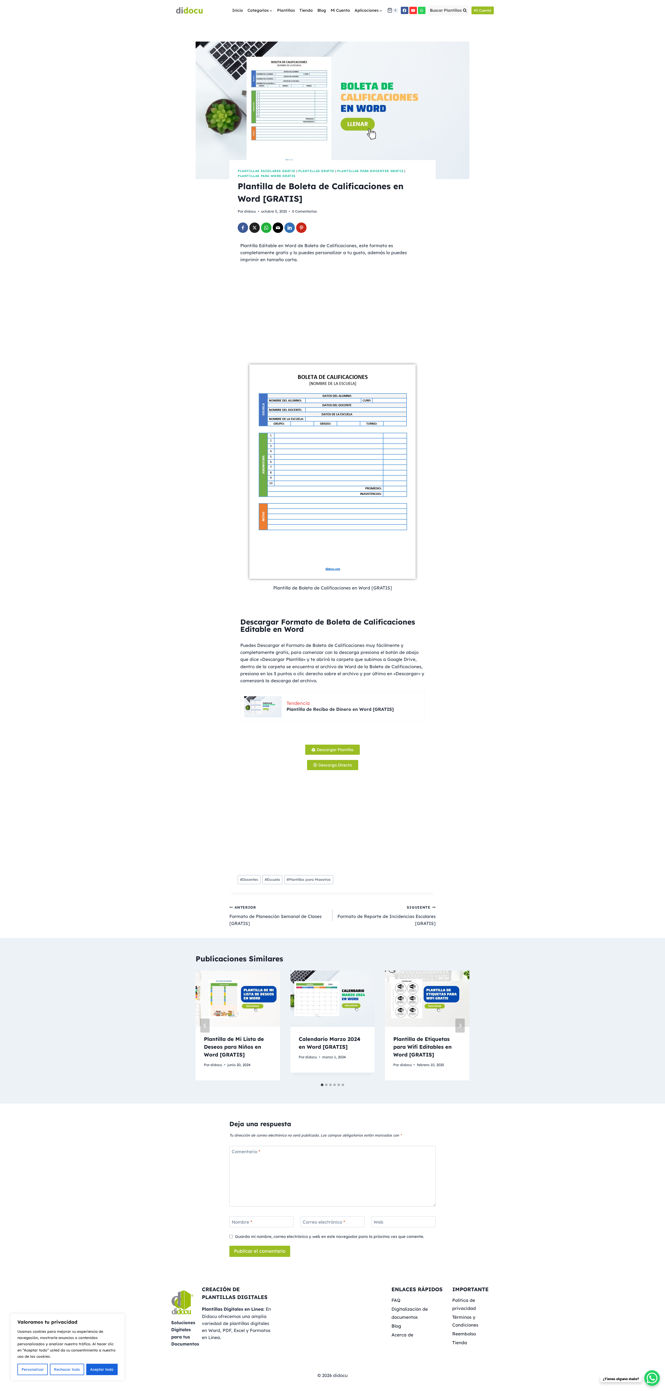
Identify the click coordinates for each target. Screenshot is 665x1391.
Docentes (249, 879)
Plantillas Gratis (316, 171)
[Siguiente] (460, 1026)
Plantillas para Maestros (309, 879)
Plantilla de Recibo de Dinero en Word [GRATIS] (340, 709)
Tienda (306, 10)
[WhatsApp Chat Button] (652, 1378)
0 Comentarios (304, 211)
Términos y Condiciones (465, 1321)
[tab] (322, 1085)
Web (378, 1222)
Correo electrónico (324, 1222)
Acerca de (402, 1334)
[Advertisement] (332, 322)
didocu (250, 211)
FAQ (395, 1300)
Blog (321, 10)
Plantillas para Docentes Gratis (370, 171)
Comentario (246, 1151)
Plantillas (286, 10)
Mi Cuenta (340, 10)
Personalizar (33, 1369)
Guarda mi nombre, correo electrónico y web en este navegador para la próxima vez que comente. (329, 1236)
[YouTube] (413, 10)
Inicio (237, 10)
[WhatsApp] (421, 10)
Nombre (242, 1222)
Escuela (272, 879)
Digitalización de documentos (409, 1313)
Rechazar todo (67, 1369)
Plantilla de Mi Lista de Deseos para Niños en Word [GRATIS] (234, 1047)
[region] (67, 1347)
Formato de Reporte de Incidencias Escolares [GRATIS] (386, 915)
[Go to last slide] (205, 1026)
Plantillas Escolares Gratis (266, 171)
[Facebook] (404, 10)
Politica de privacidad (464, 1304)
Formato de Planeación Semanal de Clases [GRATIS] (275, 915)
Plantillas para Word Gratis (267, 176)
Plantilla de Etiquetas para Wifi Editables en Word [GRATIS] (422, 1047)
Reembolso (464, 1333)
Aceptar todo (102, 1369)
